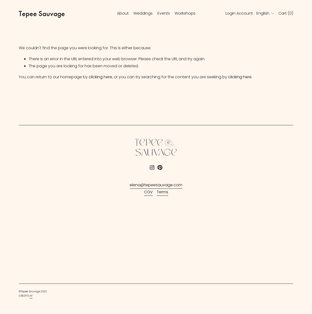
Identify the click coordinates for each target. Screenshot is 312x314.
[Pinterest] (159, 167)
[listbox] (265, 14)
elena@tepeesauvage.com (156, 185)
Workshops (185, 13)
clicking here (100, 77)
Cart (285, 13)
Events (163, 13)
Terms (162, 192)
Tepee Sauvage (42, 13)
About (123, 13)
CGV (148, 192)
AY (30, 296)
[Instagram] (152, 167)
